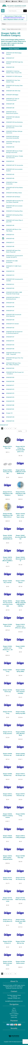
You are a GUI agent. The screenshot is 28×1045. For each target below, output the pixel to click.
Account (15, 1)
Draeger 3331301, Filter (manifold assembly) (20, 691)
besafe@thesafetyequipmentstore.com (14, 1001)
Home (8, 1)
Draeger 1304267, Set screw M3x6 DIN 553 (20, 537)
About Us (14, 1010)
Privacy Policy (14, 1015)
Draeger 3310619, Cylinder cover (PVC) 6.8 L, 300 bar (20, 626)
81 (15, 428)
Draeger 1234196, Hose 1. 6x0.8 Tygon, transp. (20, 515)
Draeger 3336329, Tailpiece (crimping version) (8, 815)
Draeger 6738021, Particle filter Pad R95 (7, 471)
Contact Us (14, 1012)
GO (25, 10)
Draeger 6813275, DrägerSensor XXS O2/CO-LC (20, 493)
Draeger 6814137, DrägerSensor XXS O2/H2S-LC (7, 493)
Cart (21, 1)
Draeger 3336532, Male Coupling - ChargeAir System (7, 857)
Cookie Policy (14, 1017)
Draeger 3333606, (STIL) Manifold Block (20, 733)
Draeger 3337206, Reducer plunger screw (7, 963)
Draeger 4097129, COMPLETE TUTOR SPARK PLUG (20, 471)
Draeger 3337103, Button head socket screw (7, 899)
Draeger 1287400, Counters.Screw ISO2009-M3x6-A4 (7, 537)
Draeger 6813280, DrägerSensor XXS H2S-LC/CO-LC (7, 515)
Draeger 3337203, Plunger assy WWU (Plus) (20, 921)
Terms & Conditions (14, 1013)
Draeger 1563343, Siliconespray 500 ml (20, 558)
